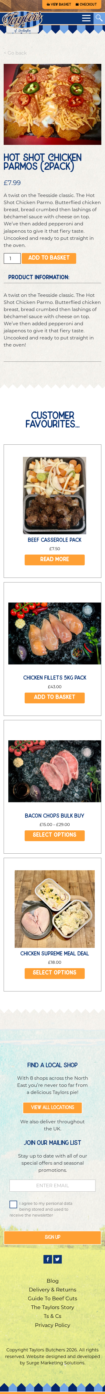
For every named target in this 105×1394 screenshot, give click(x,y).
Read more (54, 560)
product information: (38, 278)
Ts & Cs (52, 1316)
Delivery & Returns (52, 1290)
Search (52, 35)
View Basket (61, 4)
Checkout (88, 4)
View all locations (52, 1108)
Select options (54, 836)
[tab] (52, 278)
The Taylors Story (52, 1307)
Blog (53, 1281)
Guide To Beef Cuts (52, 1298)
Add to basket (49, 259)
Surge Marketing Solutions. (55, 1362)
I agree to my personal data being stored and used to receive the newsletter (41, 1209)
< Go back (15, 53)
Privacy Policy (52, 1325)
